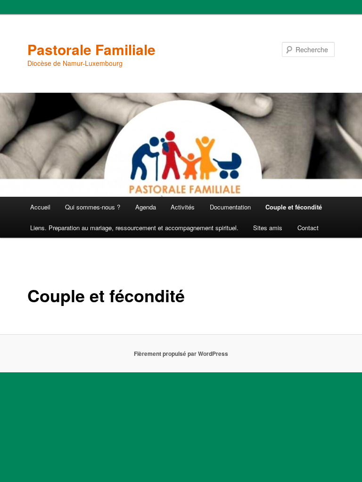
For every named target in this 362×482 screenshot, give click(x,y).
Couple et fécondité (293, 206)
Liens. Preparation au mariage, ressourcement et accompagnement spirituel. (134, 227)
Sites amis (267, 227)
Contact (308, 227)
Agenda (145, 206)
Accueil (40, 206)
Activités (183, 206)
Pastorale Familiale (91, 49)
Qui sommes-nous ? (92, 206)
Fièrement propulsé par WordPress (181, 353)
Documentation (230, 206)
